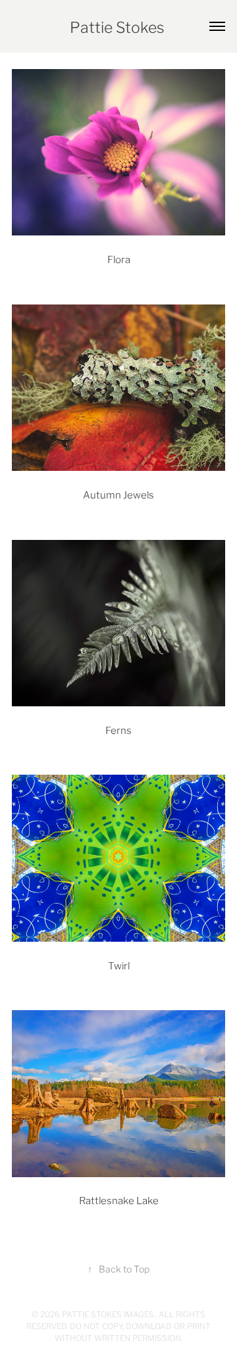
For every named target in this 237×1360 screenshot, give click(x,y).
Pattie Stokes (119, 26)
